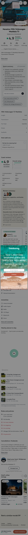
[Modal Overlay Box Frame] (14, 267)
